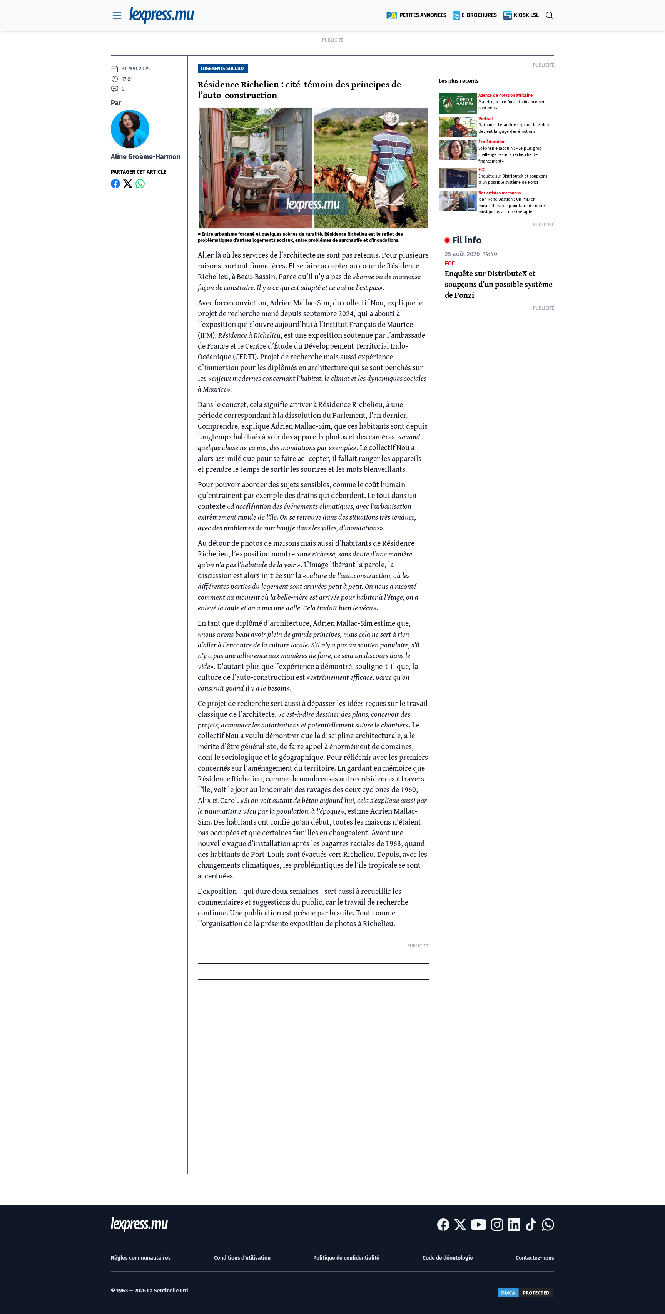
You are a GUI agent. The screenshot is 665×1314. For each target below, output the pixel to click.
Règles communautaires (141, 1258)
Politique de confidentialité (346, 1258)
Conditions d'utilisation (242, 1258)
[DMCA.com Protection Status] (525, 1293)
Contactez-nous (535, 1258)
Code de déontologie (448, 1258)
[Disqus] (313, 1077)
